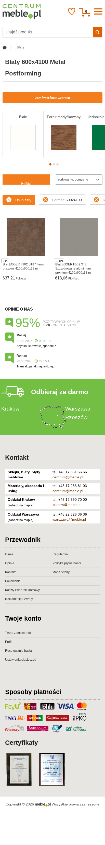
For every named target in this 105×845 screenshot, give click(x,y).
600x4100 (67, 200)
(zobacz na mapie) (20, 505)
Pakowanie (13, 581)
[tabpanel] (23, 134)
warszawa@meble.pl (69, 519)
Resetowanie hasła (18, 650)
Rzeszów (76, 417)
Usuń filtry (23, 200)
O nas (9, 554)
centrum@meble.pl (67, 477)
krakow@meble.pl (66, 505)
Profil (8, 642)
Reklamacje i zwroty (19, 599)
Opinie (9, 563)
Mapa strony (61, 572)
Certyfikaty (21, 742)
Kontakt (17, 457)
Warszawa (77, 409)
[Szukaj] (97, 32)
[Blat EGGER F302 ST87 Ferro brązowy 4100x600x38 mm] (26, 237)
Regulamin (60, 554)
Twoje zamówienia (18, 633)
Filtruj (26, 183)
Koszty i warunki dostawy (22, 590)
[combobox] (78, 179)
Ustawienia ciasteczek (20, 659)
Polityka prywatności (66, 563)
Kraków (10, 409)
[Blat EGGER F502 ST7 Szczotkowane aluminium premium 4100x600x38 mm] (78, 237)
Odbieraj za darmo (59, 392)
